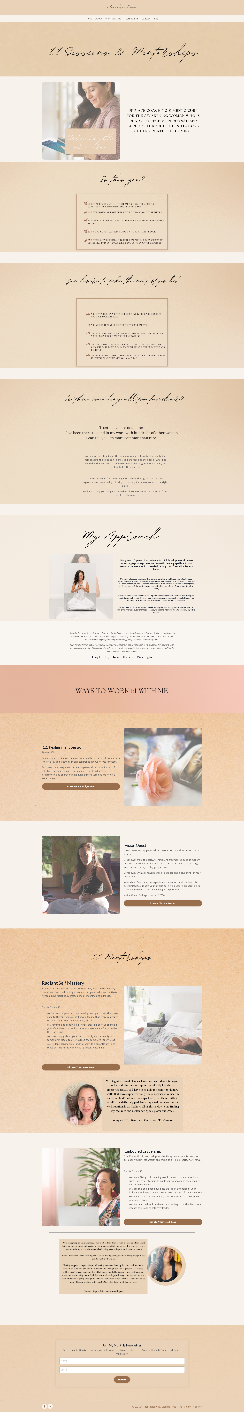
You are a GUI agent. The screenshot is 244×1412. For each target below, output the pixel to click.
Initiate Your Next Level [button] (81, 1067)
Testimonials (131, 18)
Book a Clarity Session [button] (163, 903)
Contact (146, 18)
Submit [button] (122, 1379)
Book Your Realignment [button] (81, 786)
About (99, 18)
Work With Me (113, 18)
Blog (155, 18)
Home (89, 18)
